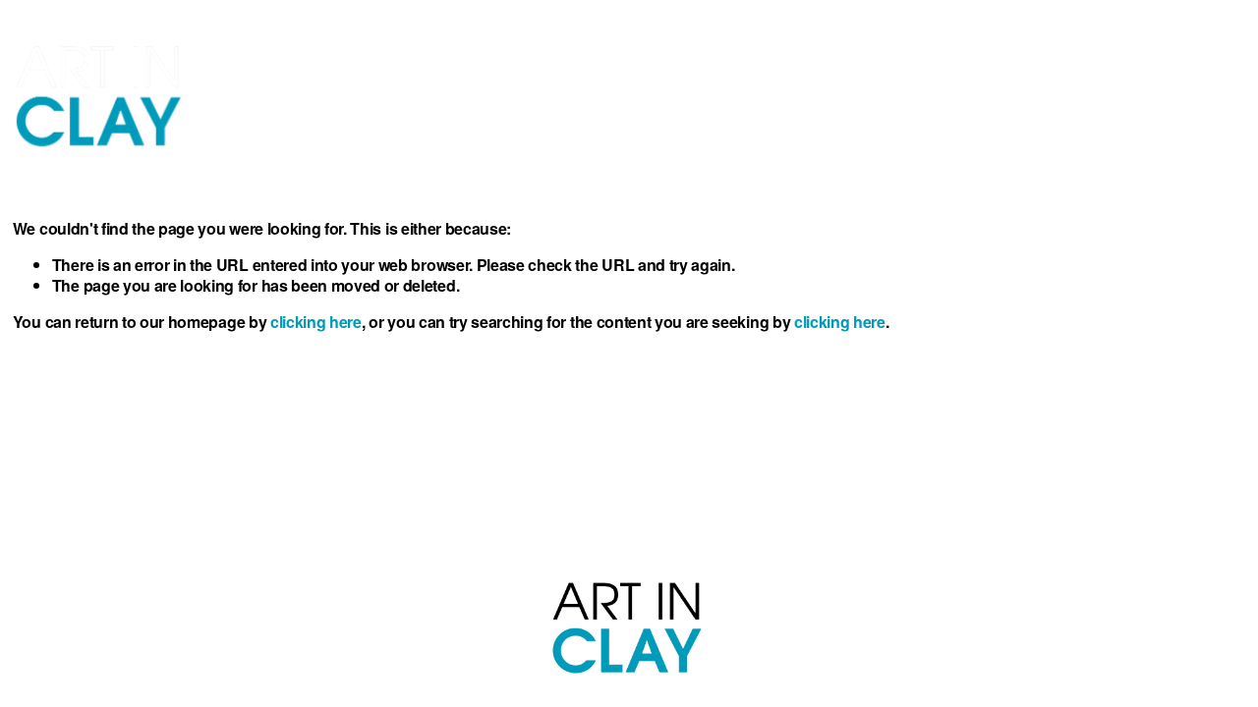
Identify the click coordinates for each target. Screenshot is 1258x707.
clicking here (316, 321)
